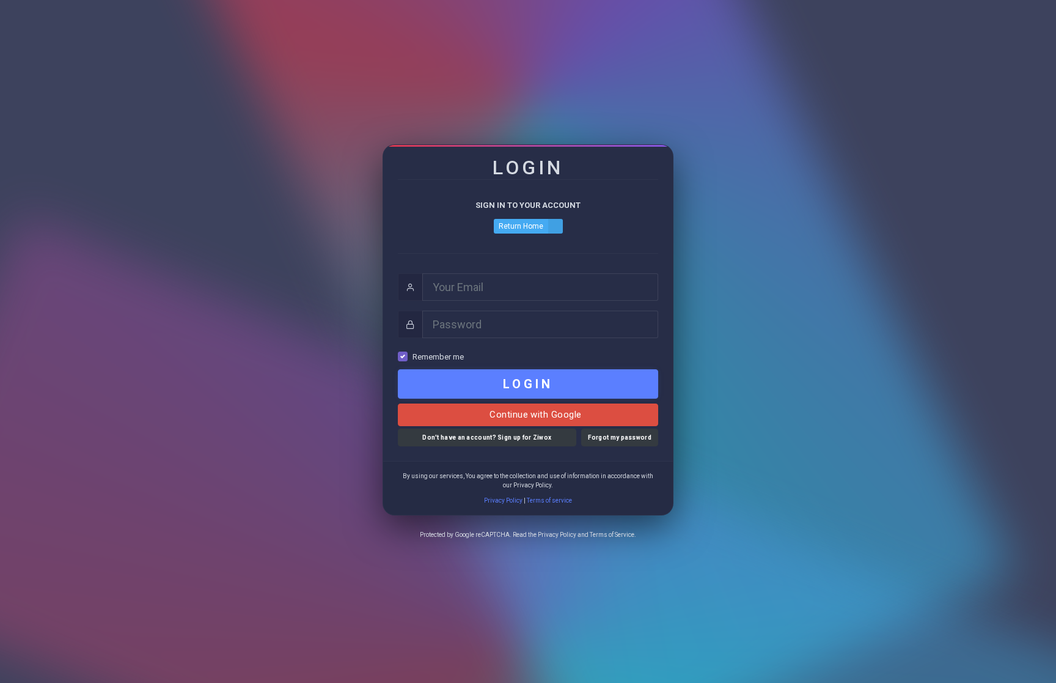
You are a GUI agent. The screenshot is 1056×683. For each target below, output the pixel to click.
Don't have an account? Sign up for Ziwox (486, 437)
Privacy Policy (503, 500)
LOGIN (528, 384)
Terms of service (549, 500)
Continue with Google (534, 414)
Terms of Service (612, 534)
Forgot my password (619, 437)
